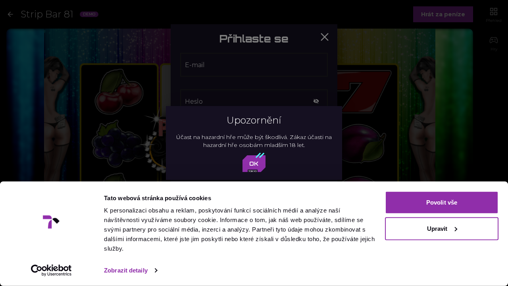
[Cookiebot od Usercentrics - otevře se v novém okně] (51, 270)
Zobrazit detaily (126, 270)
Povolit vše (441, 202)
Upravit (437, 228)
